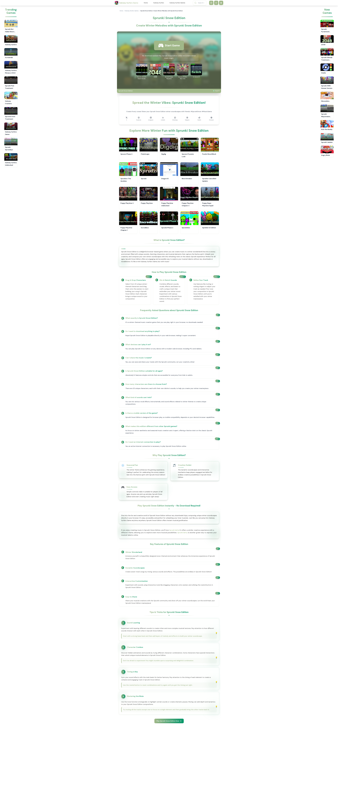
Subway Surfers (158, 3)
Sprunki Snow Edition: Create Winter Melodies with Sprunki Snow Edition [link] (161, 11)
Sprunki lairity (174, 530)
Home (146, 3)
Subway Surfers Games (177, 3)
